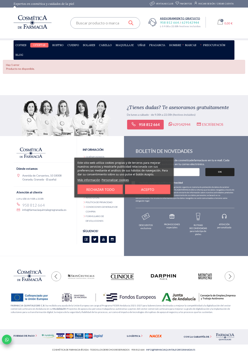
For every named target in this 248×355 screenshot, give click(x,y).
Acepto (147, 189)
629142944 (190, 22)
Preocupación (214, 45)
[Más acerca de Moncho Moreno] (204, 276)
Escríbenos (212, 124)
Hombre (175, 45)
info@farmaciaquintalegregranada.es (44, 209)
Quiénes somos (95, 156)
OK (220, 171)
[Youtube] (103, 239)
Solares (89, 45)
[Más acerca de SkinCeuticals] (81, 276)
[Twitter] (94, 239)
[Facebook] (86, 239)
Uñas (141, 45)
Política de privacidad (99, 202)
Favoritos (185, 3)
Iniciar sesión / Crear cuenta (215, 3)
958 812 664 (170, 22)
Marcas (190, 45)
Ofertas (39, 45)
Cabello (105, 45)
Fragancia (157, 45)
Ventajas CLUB (165, 3)
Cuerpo (73, 45)
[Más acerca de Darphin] (163, 276)
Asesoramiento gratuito (180, 18)
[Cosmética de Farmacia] (39, 22)
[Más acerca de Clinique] (122, 276)
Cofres (21, 45)
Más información (89, 180)
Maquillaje (125, 45)
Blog (19, 55)
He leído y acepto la (161, 182)
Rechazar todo (100, 189)
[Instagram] (112, 239)
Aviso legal (93, 197)
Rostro (58, 45)
